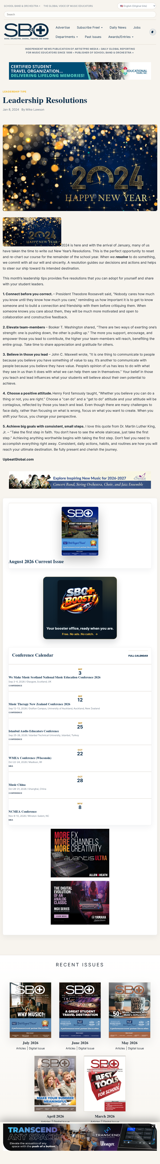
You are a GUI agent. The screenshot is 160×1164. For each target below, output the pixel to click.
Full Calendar (138, 655)
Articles (21, 1048)
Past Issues (93, 37)
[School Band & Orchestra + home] (25, 31)
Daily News (118, 27)
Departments (65, 37)
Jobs (136, 27)
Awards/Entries (119, 37)
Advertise (63, 27)
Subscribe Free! (88, 27)
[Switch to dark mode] (152, 32)
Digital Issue (37, 1048)
